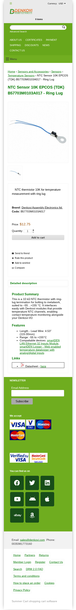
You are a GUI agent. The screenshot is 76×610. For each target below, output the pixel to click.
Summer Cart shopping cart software (34, 601)
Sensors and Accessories (33, 71)
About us (16, 40)
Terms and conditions (26, 575)
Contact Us (56, 562)
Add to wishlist (22, 263)
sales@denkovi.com (32, 539)
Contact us (17, 50)
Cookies (49, 583)
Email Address (20, 387)
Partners (30, 555)
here (43, 366)
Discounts (32, 45)
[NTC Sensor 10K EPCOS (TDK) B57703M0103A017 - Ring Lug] (15, 173)
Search (17, 569)
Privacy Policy (21, 590)
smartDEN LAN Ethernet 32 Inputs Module (40, 342)
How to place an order (27, 583)
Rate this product (24, 258)
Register (40, 562)
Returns (44, 555)
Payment (51, 40)
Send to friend (22, 253)
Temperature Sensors (21, 75)
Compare (20, 267)
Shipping (15, 45)
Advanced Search (18, 31)
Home (11, 71)
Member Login (22, 562)
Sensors (56, 71)
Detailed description (23, 283)
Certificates (34, 40)
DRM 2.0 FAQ (34, 569)
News (45, 45)
